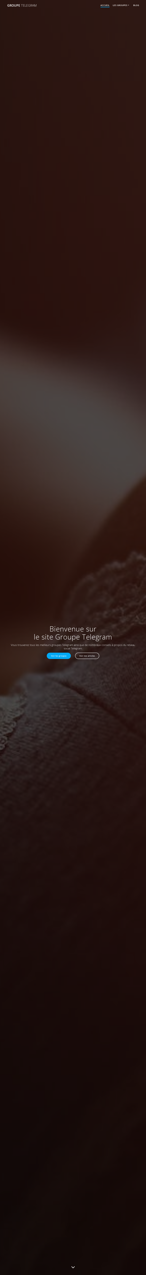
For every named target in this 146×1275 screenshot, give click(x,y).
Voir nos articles (87, 656)
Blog (136, 5)
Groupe (22, 5)
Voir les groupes (59, 656)
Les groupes (120, 5)
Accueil (105, 5)
